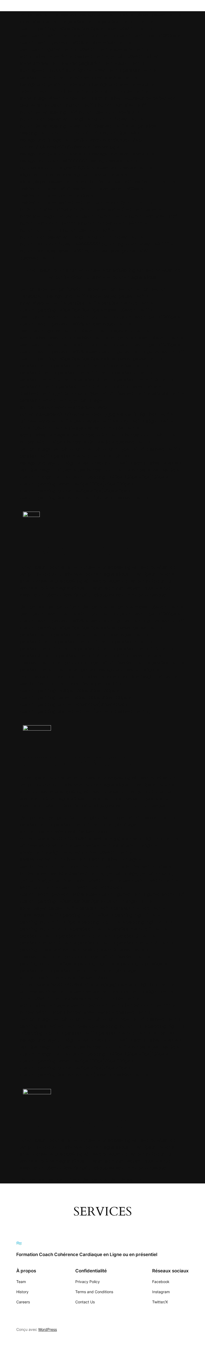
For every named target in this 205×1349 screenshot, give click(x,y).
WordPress (47, 1329)
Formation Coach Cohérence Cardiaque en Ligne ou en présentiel (86, 1254)
